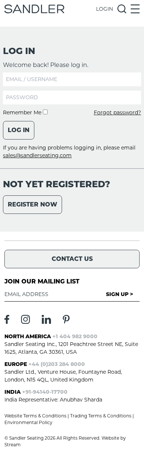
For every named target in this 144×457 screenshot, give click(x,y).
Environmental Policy (28, 422)
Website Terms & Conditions (35, 416)
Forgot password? (117, 112)
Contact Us (72, 258)
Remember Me (23, 112)
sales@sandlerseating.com (37, 155)
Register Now (32, 204)
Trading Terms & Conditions (100, 416)
